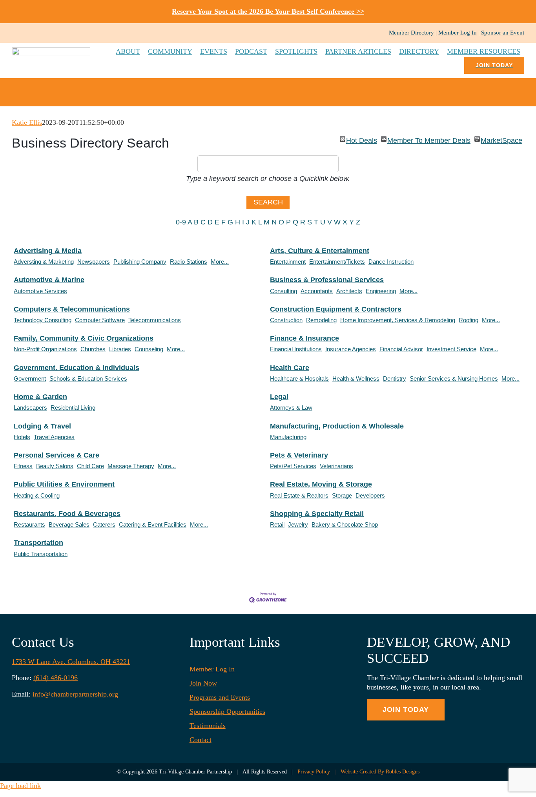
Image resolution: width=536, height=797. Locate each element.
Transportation (38, 543)
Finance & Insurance (304, 338)
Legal (279, 397)
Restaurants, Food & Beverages (67, 514)
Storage (342, 495)
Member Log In (457, 32)
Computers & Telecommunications (72, 309)
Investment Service (451, 349)
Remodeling (321, 320)
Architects (349, 291)
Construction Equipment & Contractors (335, 309)
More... (220, 261)
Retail (277, 524)
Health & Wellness (355, 378)
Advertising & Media (48, 251)
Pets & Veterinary (299, 455)
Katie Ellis (27, 122)
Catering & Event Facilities (152, 524)
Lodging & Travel (42, 426)
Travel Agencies (54, 437)
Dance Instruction (391, 261)
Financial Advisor (401, 349)
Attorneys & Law (291, 407)
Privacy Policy (313, 772)
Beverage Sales (69, 524)
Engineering (381, 291)
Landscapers (30, 407)
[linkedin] (39, 33)
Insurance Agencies (350, 349)
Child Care (90, 466)
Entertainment (288, 261)
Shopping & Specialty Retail (317, 514)
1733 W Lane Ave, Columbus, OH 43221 (71, 662)
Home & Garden (40, 397)
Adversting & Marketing (44, 261)
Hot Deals (361, 139)
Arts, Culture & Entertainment (319, 251)
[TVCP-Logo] (51, 51)
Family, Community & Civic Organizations (83, 338)
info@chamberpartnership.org (75, 694)
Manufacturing (288, 437)
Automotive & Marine (49, 280)
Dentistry (394, 378)
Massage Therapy (131, 466)
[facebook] (14, 33)
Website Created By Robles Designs (380, 772)
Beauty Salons (54, 466)
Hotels (22, 437)
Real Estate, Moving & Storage (321, 484)
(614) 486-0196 (55, 678)
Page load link (20, 786)
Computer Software (100, 320)
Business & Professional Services (327, 280)
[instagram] (26, 33)
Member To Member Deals (428, 139)
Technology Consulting (42, 320)
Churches (93, 349)
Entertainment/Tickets (337, 261)
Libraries (120, 349)
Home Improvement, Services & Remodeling (397, 320)
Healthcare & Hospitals (299, 378)
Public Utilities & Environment (64, 484)
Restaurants (29, 524)
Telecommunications (154, 320)
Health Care (289, 368)
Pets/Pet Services (293, 466)
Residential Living (73, 407)
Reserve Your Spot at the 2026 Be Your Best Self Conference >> (268, 11)
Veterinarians (336, 466)
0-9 (181, 222)
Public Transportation (40, 554)
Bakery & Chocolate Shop (345, 524)
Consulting (283, 291)
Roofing (468, 320)
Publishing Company (139, 261)
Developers (370, 495)
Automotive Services (40, 291)
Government (30, 378)
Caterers (104, 524)
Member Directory (411, 32)
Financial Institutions (296, 349)
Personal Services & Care (56, 455)
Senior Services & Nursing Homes (454, 378)
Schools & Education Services (88, 378)
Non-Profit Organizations (45, 349)
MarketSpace (501, 139)
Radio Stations (188, 261)
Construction (286, 320)
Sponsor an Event (502, 32)
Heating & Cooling (37, 495)
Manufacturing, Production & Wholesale (337, 426)
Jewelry (298, 524)
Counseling (149, 349)
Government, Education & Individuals (76, 368)
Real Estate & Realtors (299, 495)
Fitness (23, 466)
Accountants (317, 291)
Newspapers (93, 261)
